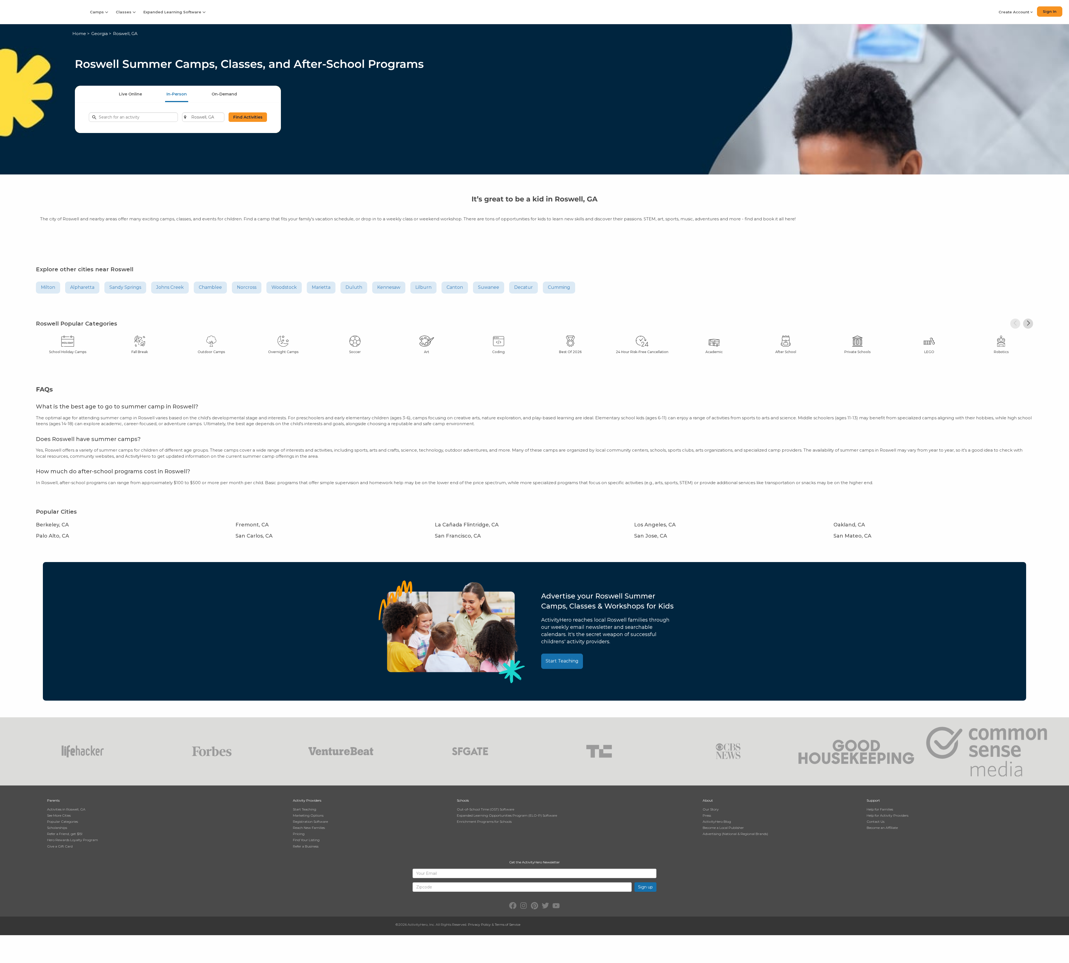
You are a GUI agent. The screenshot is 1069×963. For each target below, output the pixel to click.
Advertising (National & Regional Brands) (735, 834)
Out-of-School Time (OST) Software (485, 809)
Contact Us (875, 821)
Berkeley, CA (52, 525)
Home (79, 33)
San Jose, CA (650, 536)
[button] (1015, 324)
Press (707, 815)
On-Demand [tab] (224, 94)
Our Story (711, 809)
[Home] (41, 12)
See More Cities (59, 815)
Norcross (246, 287)
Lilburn (423, 287)
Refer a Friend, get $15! (64, 834)
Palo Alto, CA (52, 536)
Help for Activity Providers (887, 815)
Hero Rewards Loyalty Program (72, 840)
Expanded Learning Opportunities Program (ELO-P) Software (507, 815)
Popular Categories (62, 821)
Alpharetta (82, 287)
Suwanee (488, 287)
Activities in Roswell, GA (66, 809)
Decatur (523, 287)
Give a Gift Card (60, 846)
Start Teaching (562, 661)
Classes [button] (124, 12)
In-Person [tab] (176, 94)
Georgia (99, 33)
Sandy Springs (125, 287)
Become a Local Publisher (723, 828)
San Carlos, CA (254, 536)
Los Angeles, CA (655, 525)
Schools (463, 800)
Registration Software (310, 821)
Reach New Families (309, 828)
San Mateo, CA (852, 536)
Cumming (559, 287)
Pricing (299, 834)
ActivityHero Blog (717, 821)
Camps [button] (97, 12)
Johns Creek (170, 287)
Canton (455, 287)
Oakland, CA (849, 525)
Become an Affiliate (882, 828)
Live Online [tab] (130, 94)
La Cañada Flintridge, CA (467, 525)
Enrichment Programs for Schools (484, 821)
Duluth (353, 287)
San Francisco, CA (458, 536)
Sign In (1049, 11)
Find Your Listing (306, 840)
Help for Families (880, 809)
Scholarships (57, 828)
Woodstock (284, 287)
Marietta (321, 287)
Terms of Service (507, 924)
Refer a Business (305, 846)
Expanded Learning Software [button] (172, 12)
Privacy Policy (479, 924)
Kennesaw (388, 287)
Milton (48, 287)
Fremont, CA (252, 525)
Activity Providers (307, 800)
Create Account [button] (1014, 12)
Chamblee (210, 287)
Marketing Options (308, 815)
